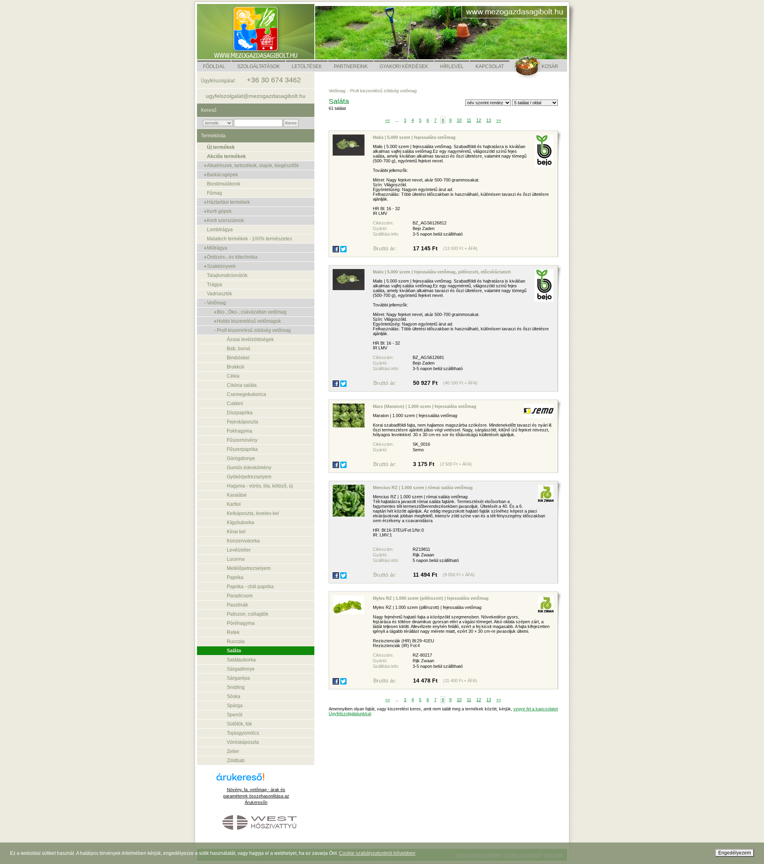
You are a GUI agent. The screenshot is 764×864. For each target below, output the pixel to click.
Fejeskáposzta (242, 422)
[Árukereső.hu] (256, 779)
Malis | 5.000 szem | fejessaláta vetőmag (414, 137)
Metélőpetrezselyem (249, 568)
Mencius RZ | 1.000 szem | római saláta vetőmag (423, 487)
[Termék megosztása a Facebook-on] (336, 249)
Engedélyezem (734, 853)
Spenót (234, 715)
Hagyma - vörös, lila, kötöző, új (260, 486)
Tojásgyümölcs (243, 733)
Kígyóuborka (240, 522)
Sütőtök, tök (239, 724)
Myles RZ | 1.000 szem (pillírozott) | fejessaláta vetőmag (431, 598)
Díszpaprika (240, 412)
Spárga (235, 705)
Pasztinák (237, 605)
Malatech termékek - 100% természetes (249, 239)
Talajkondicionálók (227, 275)
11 (469, 120)
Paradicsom (240, 596)
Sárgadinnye (241, 669)
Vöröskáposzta (243, 742)
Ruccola (236, 641)
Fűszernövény (242, 440)
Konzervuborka (243, 541)
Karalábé (237, 495)
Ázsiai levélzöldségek (250, 339)
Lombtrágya (220, 229)
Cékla (233, 376)
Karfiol (234, 504)
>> (498, 120)
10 (459, 120)
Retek (233, 632)
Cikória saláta (242, 385)
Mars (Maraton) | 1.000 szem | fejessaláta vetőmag (424, 406)
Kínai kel (236, 531)
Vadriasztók (219, 293)
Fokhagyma (239, 431)
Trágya (214, 284)
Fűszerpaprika (242, 449)
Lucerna (236, 559)
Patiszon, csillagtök (247, 614)
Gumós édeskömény (249, 467)
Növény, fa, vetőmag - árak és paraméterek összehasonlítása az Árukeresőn (256, 796)
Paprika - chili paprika (250, 586)
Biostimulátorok (223, 184)
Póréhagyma (241, 623)
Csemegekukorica (246, 394)
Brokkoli (235, 367)
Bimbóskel (238, 358)
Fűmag (214, 193)
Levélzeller (239, 550)
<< (387, 120)
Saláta (234, 650)
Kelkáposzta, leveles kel (253, 513)
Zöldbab (236, 760)
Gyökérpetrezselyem (249, 477)
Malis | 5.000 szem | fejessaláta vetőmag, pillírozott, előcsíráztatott (442, 271)
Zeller (233, 751)
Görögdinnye (241, 458)
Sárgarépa (238, 678)
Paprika (235, 577)
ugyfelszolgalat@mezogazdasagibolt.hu (256, 96)
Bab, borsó (238, 348)
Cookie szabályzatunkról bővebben (377, 853)
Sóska (233, 696)
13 (488, 120)
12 (478, 120)
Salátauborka (241, 660)
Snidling (236, 687)
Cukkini (235, 403)
